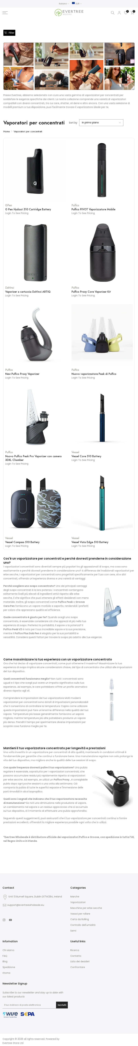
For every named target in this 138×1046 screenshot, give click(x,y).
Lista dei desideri (80, 961)
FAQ (5, 956)
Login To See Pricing (16, 213)
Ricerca (74, 950)
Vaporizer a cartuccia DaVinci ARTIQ (27, 292)
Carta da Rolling (79, 919)
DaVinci (9, 288)
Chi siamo (8, 950)
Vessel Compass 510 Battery (22, 542)
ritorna (6, 973)
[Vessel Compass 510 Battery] (35, 503)
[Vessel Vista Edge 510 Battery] (102, 503)
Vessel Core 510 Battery (86, 456)
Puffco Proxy (61, 779)
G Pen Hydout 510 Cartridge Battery (28, 209)
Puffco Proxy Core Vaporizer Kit (91, 292)
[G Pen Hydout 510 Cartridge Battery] (35, 170)
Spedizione (9, 967)
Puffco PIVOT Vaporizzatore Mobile (93, 209)
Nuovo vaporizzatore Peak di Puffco (94, 374)
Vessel (75, 452)
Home (6, 131)
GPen (8, 205)
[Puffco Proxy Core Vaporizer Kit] (102, 252)
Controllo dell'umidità (82, 925)
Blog (5, 961)
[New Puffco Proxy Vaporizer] (35, 335)
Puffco (75, 205)
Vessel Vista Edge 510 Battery (90, 542)
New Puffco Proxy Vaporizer (22, 374)
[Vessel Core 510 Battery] (102, 417)
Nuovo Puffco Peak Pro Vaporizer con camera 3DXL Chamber (33, 458)
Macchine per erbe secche (86, 908)
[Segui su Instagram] (4, 920)
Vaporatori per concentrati (28, 131)
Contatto (75, 956)
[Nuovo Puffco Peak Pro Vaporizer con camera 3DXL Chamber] (35, 417)
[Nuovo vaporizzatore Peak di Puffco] (102, 335)
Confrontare (77, 967)
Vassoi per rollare (80, 913)
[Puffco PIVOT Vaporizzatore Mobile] (102, 170)
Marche (74, 896)
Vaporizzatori (77, 902)
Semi (73, 930)
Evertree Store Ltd (13, 1043)
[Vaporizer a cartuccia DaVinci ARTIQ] (35, 252)
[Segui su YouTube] (10, 920)
